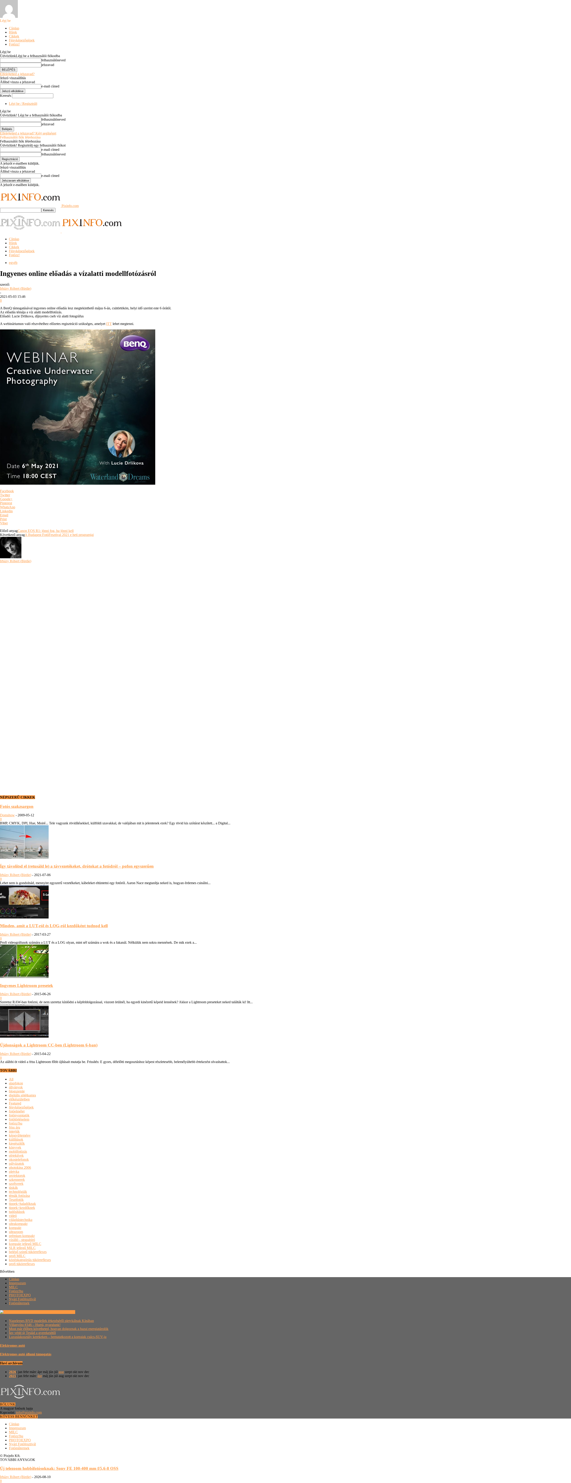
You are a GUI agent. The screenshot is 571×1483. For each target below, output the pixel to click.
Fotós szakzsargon (16, 806)
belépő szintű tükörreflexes (28, 1252)
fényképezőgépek (21, 1107)
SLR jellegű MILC (22, 1248)
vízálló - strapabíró (22, 1240)
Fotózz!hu (16, 1291)
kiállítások (16, 1139)
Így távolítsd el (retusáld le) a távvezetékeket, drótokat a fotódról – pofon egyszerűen (77, 866)
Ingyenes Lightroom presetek (26, 985)
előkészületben (19, 1099)
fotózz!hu (15, 1123)
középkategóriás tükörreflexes (30, 1260)
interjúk (14, 1131)
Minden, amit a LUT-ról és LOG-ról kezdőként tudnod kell (54, 925)
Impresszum (17, 1283)
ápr (39, 1376)
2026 (12, 1372)
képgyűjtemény (20, 1135)
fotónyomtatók (19, 1115)
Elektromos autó (12, 1345)
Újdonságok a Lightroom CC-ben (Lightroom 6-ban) (48, 1045)
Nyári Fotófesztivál (22, 1299)
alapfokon (16, 1083)
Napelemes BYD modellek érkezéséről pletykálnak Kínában (51, 1321)
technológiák (18, 1191)
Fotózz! (14, 44)
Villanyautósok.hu (61, 1312)
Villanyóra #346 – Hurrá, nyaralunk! (34, 1325)
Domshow (7, 815)
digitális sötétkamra (22, 1095)
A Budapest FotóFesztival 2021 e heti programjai (59, 535)
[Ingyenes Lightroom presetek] (24, 977)
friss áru (14, 1127)
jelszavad (47, 65)
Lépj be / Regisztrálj (23, 103)
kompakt (15, 1228)
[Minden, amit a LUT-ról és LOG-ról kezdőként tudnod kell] (24, 917)
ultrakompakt (18, 1224)
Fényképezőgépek (22, 40)
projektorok (17, 1175)
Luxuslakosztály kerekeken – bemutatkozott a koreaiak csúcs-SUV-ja (57, 1337)
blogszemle (17, 1091)
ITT (109, 324)
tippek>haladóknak (22, 1204)
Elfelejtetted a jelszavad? (17, 74)
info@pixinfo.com (29, 1412)
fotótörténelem (19, 1119)
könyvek (15, 1147)
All (11, 1079)
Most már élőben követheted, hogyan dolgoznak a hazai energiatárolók (58, 1329)
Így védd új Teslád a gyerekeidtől (32, 1333)
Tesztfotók (16, 1200)
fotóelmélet (17, 1111)
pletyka (14, 1171)
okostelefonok (19, 1159)
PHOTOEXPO (20, 1295)
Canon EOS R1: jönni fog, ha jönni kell (46, 531)
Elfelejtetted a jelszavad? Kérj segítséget (28, 133)
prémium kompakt (22, 1236)
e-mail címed (50, 86)
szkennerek (17, 1179)
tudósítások (17, 1212)
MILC (13, 1287)
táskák (13, 1187)
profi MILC (17, 1256)
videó (13, 1216)
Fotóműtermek (19, 1303)
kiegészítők (17, 1143)
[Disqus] (285, 619)
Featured (15, 1103)
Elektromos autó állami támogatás (25, 1354)
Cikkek (14, 36)
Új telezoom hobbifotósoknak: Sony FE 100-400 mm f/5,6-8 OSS (59, 1468)
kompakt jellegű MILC (25, 1244)
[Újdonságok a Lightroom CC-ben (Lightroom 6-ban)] (24, 1036)
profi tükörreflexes (22, 1264)
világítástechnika (20, 1220)
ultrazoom (16, 1232)
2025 (12, 1376)
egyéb (13, 263)
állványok (16, 1087)
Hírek (13, 32)
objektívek (16, 1155)
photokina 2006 (20, 1167)
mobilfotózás (18, 1151)
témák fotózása (19, 1196)
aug (61, 1372)
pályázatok (16, 1163)
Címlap (14, 28)
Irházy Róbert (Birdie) (15, 288)
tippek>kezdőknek (22, 1208)
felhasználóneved (53, 60)
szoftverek (16, 1183)
